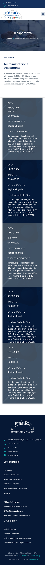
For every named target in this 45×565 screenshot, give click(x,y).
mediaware (33, 559)
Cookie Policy (35, 555)
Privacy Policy (22, 555)
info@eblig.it (13, 5)
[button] (43, 14)
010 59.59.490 (11, 2)
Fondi (7, 493)
